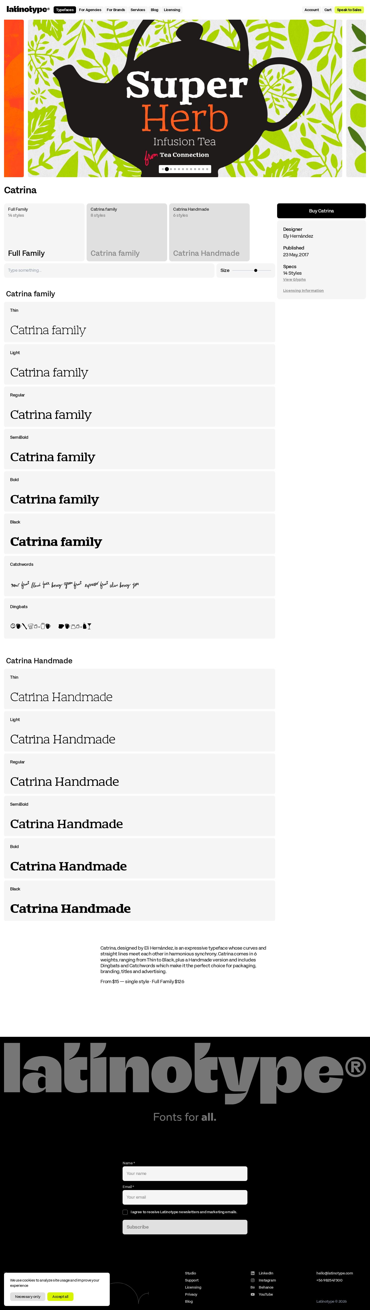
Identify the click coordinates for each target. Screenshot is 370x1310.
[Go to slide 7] (187, 169)
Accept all (60, 1296)
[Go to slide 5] (179, 169)
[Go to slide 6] (183, 169)
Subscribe (138, 1227)
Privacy (191, 1294)
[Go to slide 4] (175, 169)
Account (312, 9)
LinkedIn (266, 1273)
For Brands (116, 9)
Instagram (267, 1280)
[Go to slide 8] (191, 169)
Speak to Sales (349, 9)
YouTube (266, 1294)
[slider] (255, 270)
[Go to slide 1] (163, 169)
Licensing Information (303, 290)
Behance (266, 1287)
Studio (190, 1273)
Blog (154, 9)
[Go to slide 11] (203, 169)
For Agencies (90, 9)
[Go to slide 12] (207, 169)
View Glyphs (294, 279)
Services (138, 9)
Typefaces (64, 9)
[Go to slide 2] (167, 169)
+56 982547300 (329, 1280)
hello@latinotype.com (334, 1273)
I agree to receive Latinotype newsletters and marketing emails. (184, 1212)
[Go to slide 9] (195, 169)
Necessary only (27, 1296)
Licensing (172, 9)
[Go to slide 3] (171, 169)
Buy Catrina (321, 210)
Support (192, 1280)
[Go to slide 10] (199, 169)
